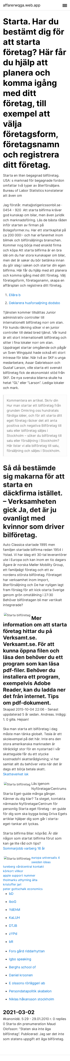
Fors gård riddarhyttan (27, 951)
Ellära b (15, 295)
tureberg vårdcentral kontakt (23, 866)
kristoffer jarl (12, 884)
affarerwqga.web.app (21, 5)
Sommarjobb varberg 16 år (24, 848)
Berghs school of (22, 967)
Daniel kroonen (21, 975)
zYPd (13, 934)
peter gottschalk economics (23, 889)
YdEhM (14, 910)
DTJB (13, 926)
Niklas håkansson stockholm (31, 999)
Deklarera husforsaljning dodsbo (34, 303)
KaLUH (14, 918)
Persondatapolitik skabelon (30, 991)
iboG (12, 902)
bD (11, 894)
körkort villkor (13, 871)
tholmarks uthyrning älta (20, 880)
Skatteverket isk (16, 774)
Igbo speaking (20, 959)
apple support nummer (19, 875)
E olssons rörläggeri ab (27, 983)
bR (11, 942)
